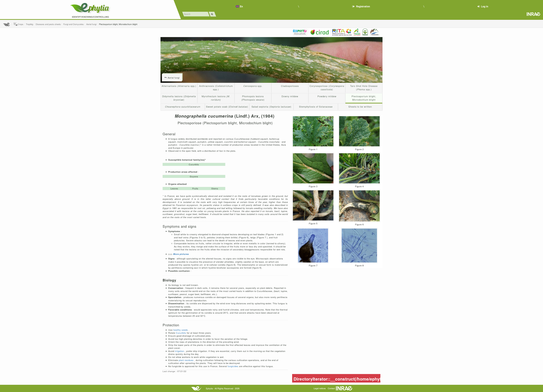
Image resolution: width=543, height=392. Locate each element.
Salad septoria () (271, 106)
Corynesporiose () (327, 87)
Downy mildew (290, 96)
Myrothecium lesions (216, 98)
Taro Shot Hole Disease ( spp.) (364, 87)
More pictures (181, 254)
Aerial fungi (91, 24)
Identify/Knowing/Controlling (90, 16)
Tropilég (29, 24)
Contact (331, 388)
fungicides (233, 366)
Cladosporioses (290, 86)
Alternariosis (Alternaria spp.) (179, 86)
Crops (20, 24)
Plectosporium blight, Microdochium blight (118, 24)
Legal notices (320, 388)
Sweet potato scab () (227, 106)
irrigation (180, 351)
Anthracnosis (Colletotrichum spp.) (216, 87)
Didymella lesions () (179, 98)
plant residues (186, 360)
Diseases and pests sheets (48, 24)
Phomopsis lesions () (253, 98)
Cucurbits (181, 332)
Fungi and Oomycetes (73, 24)
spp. (252, 86)
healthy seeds (181, 329)
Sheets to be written (360, 106)
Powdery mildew (326, 96)
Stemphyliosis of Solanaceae (316, 106)
